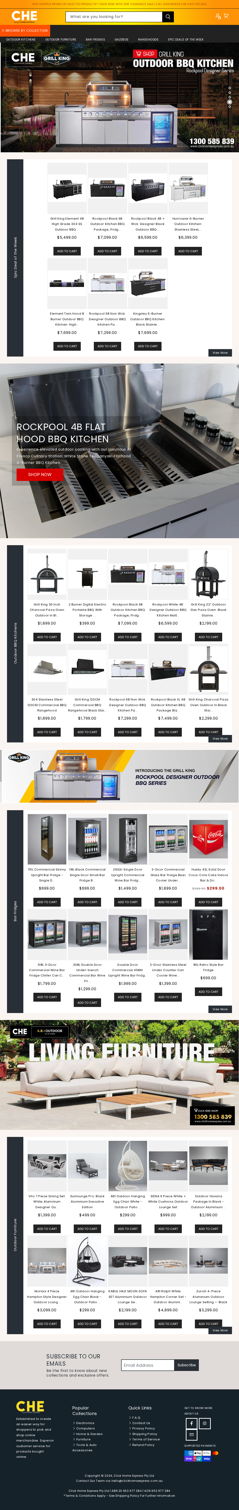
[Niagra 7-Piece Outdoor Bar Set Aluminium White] (47, 1261)
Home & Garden (89, 1434)
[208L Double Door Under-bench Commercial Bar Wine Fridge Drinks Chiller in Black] (87, 934)
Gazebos (122, 39)
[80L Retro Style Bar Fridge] (208, 934)
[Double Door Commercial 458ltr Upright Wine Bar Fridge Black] (128, 934)
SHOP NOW (40, 474)
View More (220, 353)
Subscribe (187, 1365)
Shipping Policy (144, 1434)
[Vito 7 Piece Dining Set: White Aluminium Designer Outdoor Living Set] (208, 1165)
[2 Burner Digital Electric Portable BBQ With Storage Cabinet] (87, 574)
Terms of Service (145, 1439)
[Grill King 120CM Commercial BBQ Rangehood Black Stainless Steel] (87, 669)
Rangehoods (148, 39)
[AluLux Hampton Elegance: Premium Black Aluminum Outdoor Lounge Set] (168, 1166)
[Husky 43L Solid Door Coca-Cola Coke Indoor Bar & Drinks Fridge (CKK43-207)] (208, 839)
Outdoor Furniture (60, 39)
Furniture (83, 1439)
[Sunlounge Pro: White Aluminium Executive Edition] (47, 1166)
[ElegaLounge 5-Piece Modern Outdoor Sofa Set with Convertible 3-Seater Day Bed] (168, 1261)
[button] (226, 17)
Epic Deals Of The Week (186, 39)
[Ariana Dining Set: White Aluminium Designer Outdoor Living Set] (128, 1261)
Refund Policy (142, 1445)
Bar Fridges (95, 39)
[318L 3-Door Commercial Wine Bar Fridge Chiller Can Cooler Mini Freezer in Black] (47, 934)
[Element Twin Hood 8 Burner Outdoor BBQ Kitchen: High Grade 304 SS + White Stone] (67, 283)
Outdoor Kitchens (21, 39)
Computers (85, 1428)
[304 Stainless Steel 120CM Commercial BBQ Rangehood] (47, 669)
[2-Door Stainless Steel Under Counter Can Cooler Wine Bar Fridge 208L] (168, 934)
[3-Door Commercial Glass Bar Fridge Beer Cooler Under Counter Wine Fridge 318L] (168, 839)
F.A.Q (136, 1417)
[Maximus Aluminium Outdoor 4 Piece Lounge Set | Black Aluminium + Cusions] (87, 1165)
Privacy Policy (143, 1428)
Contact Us (140, 1423)
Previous (23, 911)
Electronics (84, 1423)
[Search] (168, 16)
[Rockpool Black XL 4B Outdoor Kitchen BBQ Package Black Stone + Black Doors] (168, 669)
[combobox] (120, 17)
